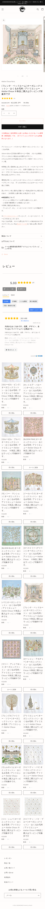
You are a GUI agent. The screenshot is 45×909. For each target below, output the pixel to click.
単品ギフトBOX (22, 224)
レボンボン (8, 858)
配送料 (8, 105)
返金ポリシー (8, 882)
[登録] (38, 895)
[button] (2, 9)
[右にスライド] (27, 76)
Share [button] (6, 254)
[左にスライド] (18, 76)
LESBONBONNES (19, 905)
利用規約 (7, 877)
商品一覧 (7, 863)
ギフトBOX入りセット (10, 216)
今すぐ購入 (22, 127)
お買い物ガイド (9, 868)
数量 (3, 109)
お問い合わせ (8, 873)
